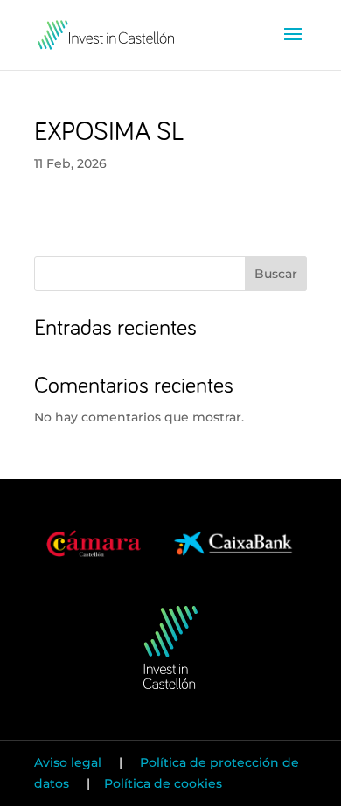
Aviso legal (69, 762)
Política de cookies (163, 783)
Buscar (275, 274)
